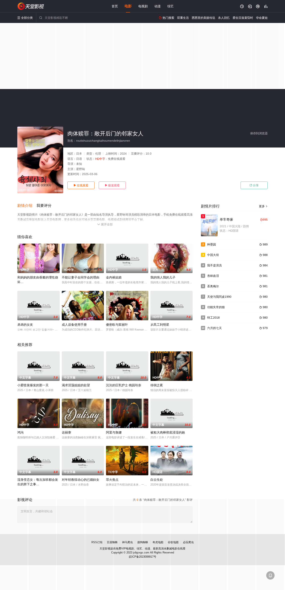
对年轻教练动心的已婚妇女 (80, 479)
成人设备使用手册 (74, 324)
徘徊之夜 (156, 385)
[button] (27, 206)
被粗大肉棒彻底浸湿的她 (167, 432)
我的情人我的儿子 (162, 277)
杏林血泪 (213, 275)
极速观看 (112, 185)
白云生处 (156, 479)
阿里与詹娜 (114, 432)
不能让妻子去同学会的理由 (80, 277)
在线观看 (80, 185)
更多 (263, 206)
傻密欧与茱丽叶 (117, 324)
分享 (254, 185)
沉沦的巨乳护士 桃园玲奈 (123, 385)
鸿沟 (20, 432)
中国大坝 (213, 255)
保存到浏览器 (259, 133)
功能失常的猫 (216, 307)
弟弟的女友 (25, 324)
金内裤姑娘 (114, 277)
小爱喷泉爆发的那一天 (33, 385)
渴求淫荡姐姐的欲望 (76, 385)
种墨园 (211, 244)
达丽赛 (66, 432)
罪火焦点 (112, 479)
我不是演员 (214, 265)
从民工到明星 (159, 324)
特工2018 (213, 317)
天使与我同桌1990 (219, 296)
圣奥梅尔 (213, 286)
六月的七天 (214, 328)
